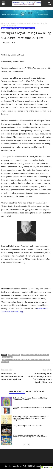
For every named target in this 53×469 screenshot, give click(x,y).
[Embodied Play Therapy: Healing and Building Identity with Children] (6, 401)
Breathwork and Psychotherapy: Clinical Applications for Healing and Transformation (30, 436)
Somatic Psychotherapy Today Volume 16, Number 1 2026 (32, 408)
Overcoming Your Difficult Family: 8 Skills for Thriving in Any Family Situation (40, 377)
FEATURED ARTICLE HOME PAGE (24, 28)
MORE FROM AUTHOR (35, 392)
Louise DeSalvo (14, 355)
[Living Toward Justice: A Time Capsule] (6, 430)
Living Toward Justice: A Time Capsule (27, 426)
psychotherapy (42, 355)
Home (3, 23)
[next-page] (28, 444)
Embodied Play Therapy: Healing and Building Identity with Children (30, 399)
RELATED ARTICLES (17, 392)
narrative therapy (28, 355)
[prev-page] (25, 444)
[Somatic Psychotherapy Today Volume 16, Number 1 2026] (6, 410)
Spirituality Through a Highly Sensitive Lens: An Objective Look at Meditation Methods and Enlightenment (31, 418)
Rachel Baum (7, 357)
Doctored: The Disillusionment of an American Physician (12, 376)
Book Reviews (12, 23)
